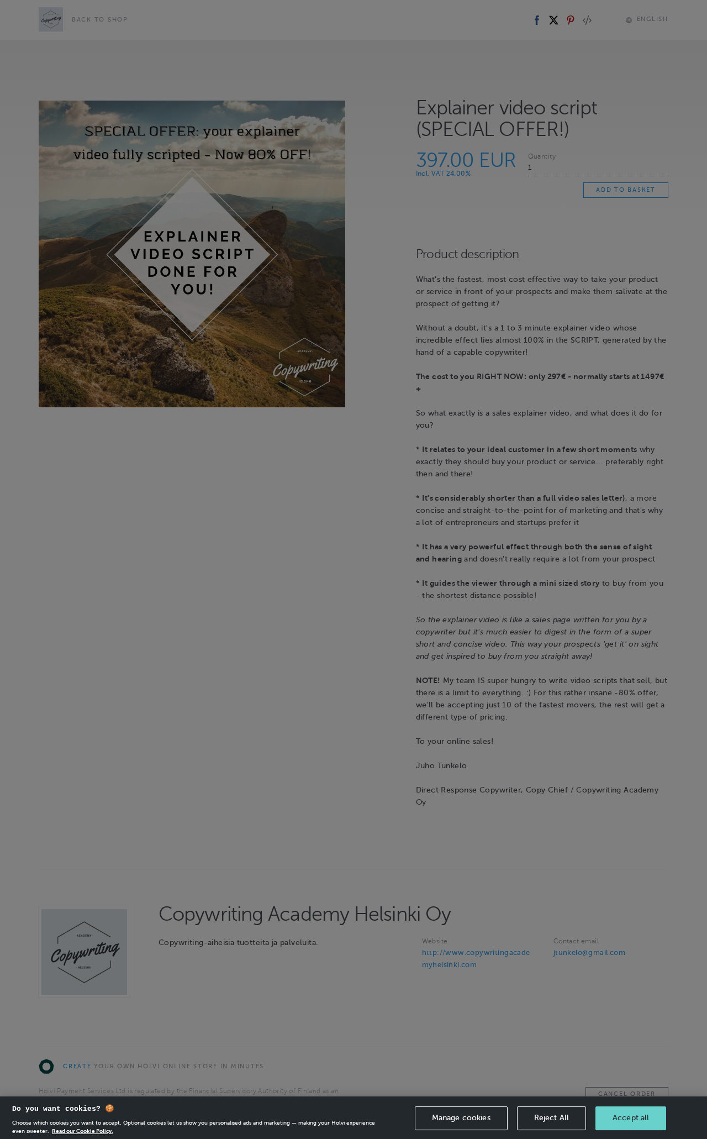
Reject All (551, 1118)
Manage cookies (461, 1118)
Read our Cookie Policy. (82, 1130)
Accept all (631, 1118)
